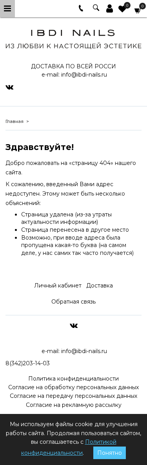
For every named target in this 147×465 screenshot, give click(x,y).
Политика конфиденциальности (73, 378)
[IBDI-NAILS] (73, 38)
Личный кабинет (58, 285)
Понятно (109, 452)
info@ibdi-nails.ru (84, 74)
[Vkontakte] (9, 87)
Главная (14, 121)
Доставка (99, 285)
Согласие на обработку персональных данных (73, 387)
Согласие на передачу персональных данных (73, 395)
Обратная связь (73, 301)
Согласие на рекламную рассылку (74, 404)
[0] (122, 9)
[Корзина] (138, 10)
